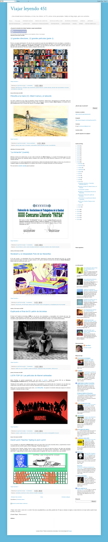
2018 (78, 162)
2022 (78, 154)
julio (79, 173)
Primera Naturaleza (82, 475)
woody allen (20, 89)
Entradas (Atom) (20, 499)
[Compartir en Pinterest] (42, 85)
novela (41, 304)
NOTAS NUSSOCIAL (14, 23)
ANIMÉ (81, 23)
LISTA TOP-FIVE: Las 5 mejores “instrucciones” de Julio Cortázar (90, 331)
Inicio (41, 497)
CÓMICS (82, 21)
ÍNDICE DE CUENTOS (41, 21)
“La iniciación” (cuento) (20, 152)
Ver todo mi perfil (87, 347)
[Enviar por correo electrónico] (35, 85)
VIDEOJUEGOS (66, 23)
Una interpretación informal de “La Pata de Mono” (90, 310)
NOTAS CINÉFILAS (90, 23)
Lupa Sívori (88, 345)
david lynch (36, 246)
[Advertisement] (88, 38)
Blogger (70, 531)
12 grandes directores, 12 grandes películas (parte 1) (32, 38)
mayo (79, 177)
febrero (80, 205)
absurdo (17, 145)
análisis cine (18, 368)
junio (79, 175)
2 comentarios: (29, 302)
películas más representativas (58, 87)
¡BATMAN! (90, 21)
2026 (78, 146)
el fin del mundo (25, 304)
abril (79, 179)
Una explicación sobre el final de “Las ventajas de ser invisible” (90, 269)
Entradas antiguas (66, 497)
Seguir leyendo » (14, 81)
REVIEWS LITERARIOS (71, 21)
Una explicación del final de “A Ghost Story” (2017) (90, 280)
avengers (17, 433)
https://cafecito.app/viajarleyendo (83, 114)
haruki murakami (35, 304)
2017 (78, 209)
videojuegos (40, 492)
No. (78, 430)
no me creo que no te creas (83, 403)
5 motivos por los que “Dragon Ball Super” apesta (90, 320)
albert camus (22, 145)
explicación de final (41, 368)
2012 (78, 219)
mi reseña (44, 380)
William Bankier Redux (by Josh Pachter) (85, 384)
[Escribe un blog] (37, 85)
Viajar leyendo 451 (29, 8)
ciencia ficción (18, 304)
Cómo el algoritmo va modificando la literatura (86, 394)
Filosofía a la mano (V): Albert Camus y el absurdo (31, 96)
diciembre (80, 163)
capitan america (23, 433)
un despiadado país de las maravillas (57, 304)
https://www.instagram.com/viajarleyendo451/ (86, 120)
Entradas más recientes (16, 497)
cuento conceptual (30, 246)
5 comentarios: (30, 85)
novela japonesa (46, 304)
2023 (78, 152)
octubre (80, 167)
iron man (31, 433)
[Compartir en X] (39, 85)
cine (22, 368)
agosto (80, 171)
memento (47, 246)
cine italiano (25, 368)
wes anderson (14, 89)
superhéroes (39, 433)
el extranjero (27, 145)
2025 (78, 148)
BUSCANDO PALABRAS (83, 429)
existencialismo (34, 145)
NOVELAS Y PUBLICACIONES (40, 23)
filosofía (39, 145)
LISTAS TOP (26, 23)
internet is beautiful (34, 492)
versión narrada (22, 165)
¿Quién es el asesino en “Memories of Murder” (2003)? (90, 290)
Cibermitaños (80, 415)
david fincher (32, 87)
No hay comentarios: (31, 143)
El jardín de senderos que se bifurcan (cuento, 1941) (90, 300)
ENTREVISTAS (55, 23)
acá (48, 446)
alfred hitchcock (19, 87)
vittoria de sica (55, 368)
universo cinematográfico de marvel (51, 433)
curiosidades (18, 492)
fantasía (30, 304)
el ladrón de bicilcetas (32, 368)
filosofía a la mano (45, 145)
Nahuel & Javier (80, 489)
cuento (24, 246)
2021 (78, 156)
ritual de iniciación (55, 246)
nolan (50, 246)
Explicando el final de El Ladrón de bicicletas (29, 311)
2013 (78, 217)
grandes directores (40, 87)
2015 (78, 213)
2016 (78, 211)
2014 (78, 215)
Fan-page (17, 21)
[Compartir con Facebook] (40, 85)
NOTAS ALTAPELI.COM (56, 21)
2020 (78, 158)
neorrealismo (48, 368)
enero (79, 207)
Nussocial (79, 465)
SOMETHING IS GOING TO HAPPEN (85, 383)
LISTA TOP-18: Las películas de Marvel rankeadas (31, 375)
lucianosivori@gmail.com (85, 126)
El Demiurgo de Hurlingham (83, 358)
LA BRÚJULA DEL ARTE (83, 438)
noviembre (80, 165)
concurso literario (19, 246)
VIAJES (75, 23)
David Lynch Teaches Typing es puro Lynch (28, 440)
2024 (78, 150)
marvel (34, 433)
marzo (79, 181)
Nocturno (86, 477)
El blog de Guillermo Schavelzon (85, 393)
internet (27, 492)
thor (43, 433)
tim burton (67, 87)
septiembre (81, 169)
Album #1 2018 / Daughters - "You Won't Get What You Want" (89, 454)
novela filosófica (52, 145)
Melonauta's (80, 452)
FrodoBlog (79, 370)
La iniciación (42, 246)
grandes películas (47, 87)
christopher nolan (26, 87)
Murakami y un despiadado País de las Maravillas (31, 254)
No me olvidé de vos (82, 488)
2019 (78, 160)
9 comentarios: (30, 430)
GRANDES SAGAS (28, 21)
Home (10, 21)
